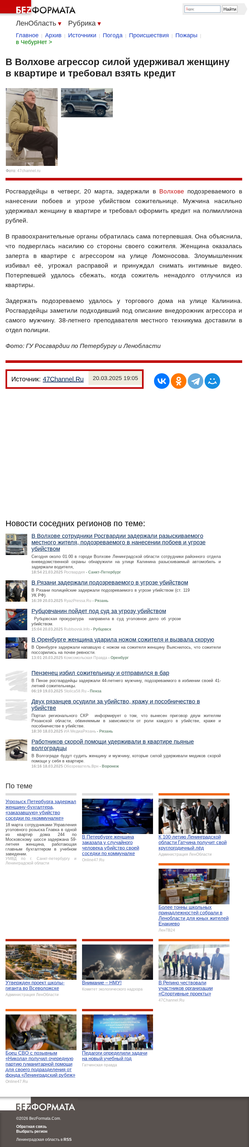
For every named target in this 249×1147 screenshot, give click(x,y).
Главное (27, 35)
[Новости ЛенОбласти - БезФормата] (39, 8)
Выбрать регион (31, 1131)
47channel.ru (29, 170)
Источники (82, 35)
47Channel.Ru (63, 379)
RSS (68, 1139)
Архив (53, 35)
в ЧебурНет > (34, 42)
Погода (113, 35)
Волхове (171, 191)
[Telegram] (195, 381)
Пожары (186, 35)
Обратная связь (31, 1126)
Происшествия (149, 35)
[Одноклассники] (178, 381)
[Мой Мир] (212, 381)
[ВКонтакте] (162, 381)
